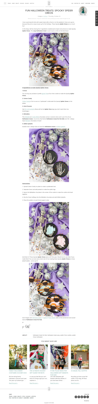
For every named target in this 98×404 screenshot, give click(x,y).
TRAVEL (9, 3)
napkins (45, 318)
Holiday (45, 16)
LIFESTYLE (32, 3)
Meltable (27, 117)
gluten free (45, 93)
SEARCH (93, 3)
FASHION (22, 3)
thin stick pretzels (29, 109)
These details (52, 318)
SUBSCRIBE (87, 3)
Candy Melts (35, 117)
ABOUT (82, 3)
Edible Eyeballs (61, 126)
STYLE (23, 396)
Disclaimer (86, 400)
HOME (13, 3)
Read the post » (13, 383)
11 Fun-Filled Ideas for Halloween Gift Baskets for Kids (59, 373)
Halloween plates (37, 318)
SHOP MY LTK (77, 3)
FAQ (72, 3)
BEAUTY (17, 3)
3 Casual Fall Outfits (79, 371)
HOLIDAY (27, 3)
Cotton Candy (26, 101)
